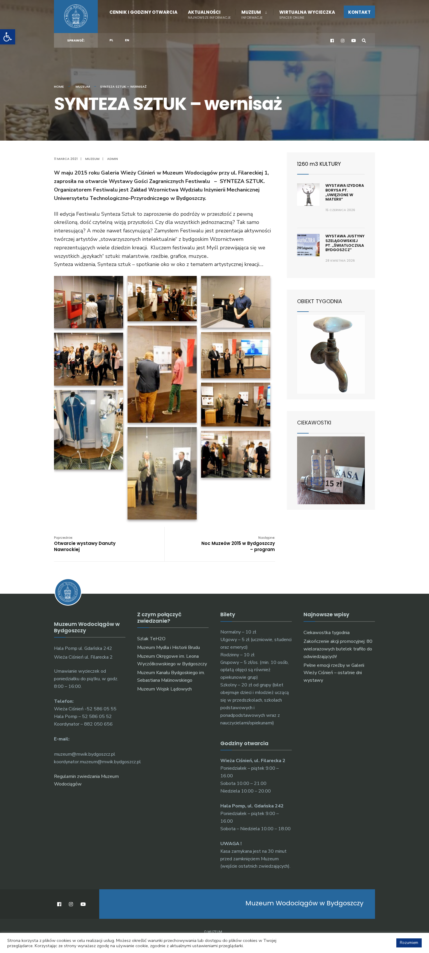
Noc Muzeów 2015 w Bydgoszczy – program (238, 544)
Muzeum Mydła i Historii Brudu (168, 647)
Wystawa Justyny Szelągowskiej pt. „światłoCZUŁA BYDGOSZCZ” (345, 243)
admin (112, 158)
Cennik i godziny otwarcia (143, 12)
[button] (7, 36)
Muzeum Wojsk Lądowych (164, 689)
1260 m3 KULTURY (319, 164)
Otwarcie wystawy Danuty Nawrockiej (85, 544)
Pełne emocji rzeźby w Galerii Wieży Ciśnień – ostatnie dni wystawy (334, 673)
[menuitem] (254, 13)
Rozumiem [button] (409, 942)
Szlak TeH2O (151, 639)
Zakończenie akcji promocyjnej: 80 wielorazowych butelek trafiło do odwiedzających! (338, 649)
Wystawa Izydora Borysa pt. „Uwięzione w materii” (344, 192)
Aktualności (209, 14)
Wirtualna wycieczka (307, 14)
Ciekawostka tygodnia (327, 632)
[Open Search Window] (364, 40)
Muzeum (252, 14)
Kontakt (359, 12)
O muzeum (213, 932)
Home (59, 86)
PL (111, 40)
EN (127, 40)
